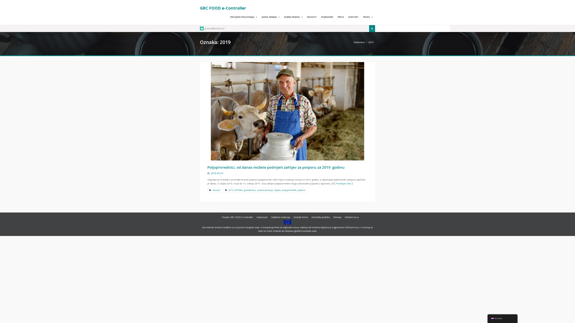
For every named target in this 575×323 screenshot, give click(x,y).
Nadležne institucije (280, 217)
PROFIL (366, 17)
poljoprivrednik (289, 190)
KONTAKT (353, 17)
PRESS (341, 17)
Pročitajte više (343, 183)
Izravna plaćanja (265, 190)
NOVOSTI (312, 17)
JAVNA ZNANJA (269, 17)
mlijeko (277, 190)
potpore (301, 190)
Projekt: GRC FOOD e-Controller (237, 217)
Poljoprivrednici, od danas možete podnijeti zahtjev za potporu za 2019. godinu (276, 167)
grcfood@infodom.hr (214, 28)
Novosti (216, 190)
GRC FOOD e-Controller (223, 8)
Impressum (262, 217)
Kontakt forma (301, 217)
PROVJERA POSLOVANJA (242, 17)
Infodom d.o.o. (352, 217)
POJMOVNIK (327, 17)
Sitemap (337, 217)
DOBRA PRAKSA (292, 17)
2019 (230, 190)
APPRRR (238, 190)
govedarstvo (250, 190)
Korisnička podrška (320, 217)
